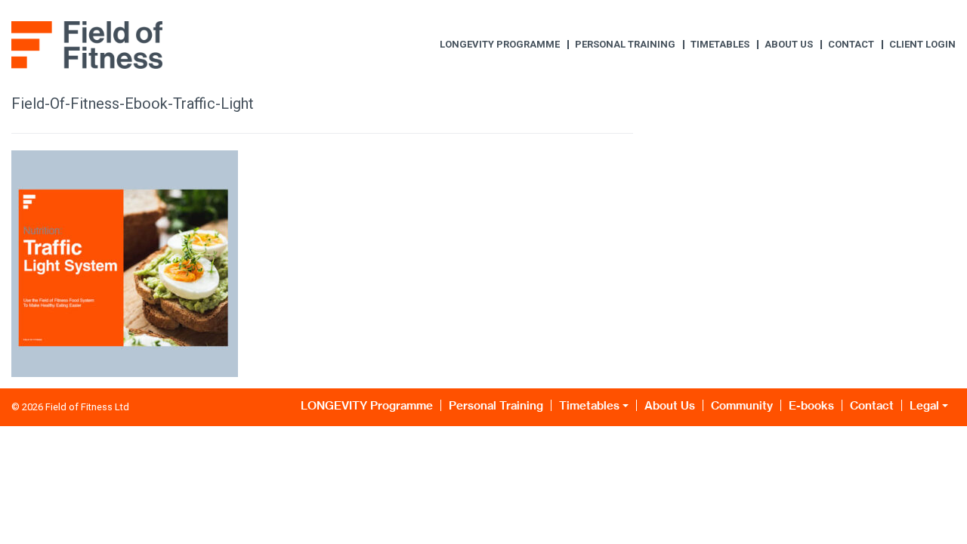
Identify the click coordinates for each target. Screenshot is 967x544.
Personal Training (625, 44)
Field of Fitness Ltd (87, 407)
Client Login (922, 44)
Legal (924, 405)
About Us (789, 44)
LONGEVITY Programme (500, 44)
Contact (851, 44)
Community (742, 405)
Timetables (719, 44)
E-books (811, 405)
